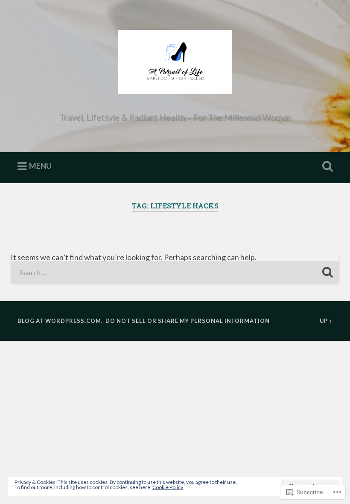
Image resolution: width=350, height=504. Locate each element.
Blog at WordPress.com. (60, 320)
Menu (40, 165)
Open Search (325, 166)
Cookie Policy (167, 487)
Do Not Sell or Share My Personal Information (187, 320)
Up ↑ (326, 320)
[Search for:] (175, 272)
